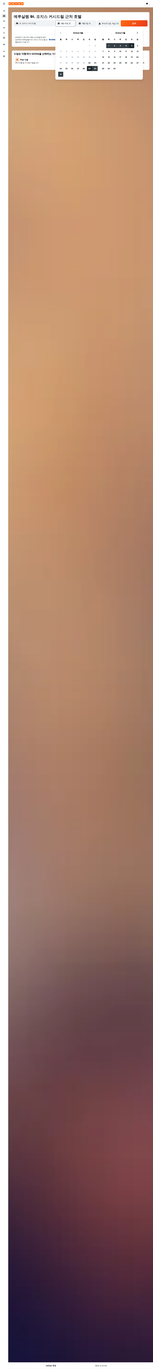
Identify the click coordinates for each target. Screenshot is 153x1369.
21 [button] (84, 63)
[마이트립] (4, 44)
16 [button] (95, 57)
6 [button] (78, 51)
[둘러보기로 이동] (4, 27)
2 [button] (95, 45)
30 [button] (95, 68)
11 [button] (66, 57)
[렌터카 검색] (4, 21)
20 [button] (78, 63)
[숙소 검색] (4, 16)
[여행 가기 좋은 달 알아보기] (4, 37)
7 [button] (83, 51)
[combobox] (36, 23)
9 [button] (95, 51)
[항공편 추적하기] (4, 32)
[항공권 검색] (4, 11)
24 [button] (61, 68)
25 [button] (66, 68)
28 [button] (84, 68)
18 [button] (66, 63)
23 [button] (95, 63)
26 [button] (72, 68)
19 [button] (72, 63)
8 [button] (89, 51)
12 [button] (72, 57)
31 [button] (61, 74)
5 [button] (72, 51)
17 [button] (61, 63)
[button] (4, 3)
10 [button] (61, 57)
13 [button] (78, 57)
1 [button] (89, 45)
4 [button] (66, 51)
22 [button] (89, 63)
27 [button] (78, 68)
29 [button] (89, 68)
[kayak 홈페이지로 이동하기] (16, 3)
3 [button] (60, 51)
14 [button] (84, 57)
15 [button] (89, 57)
